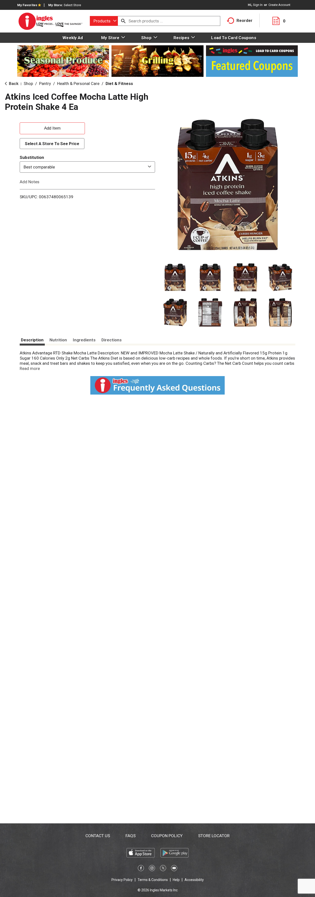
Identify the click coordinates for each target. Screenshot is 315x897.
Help (176, 880)
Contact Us (97, 835)
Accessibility (194, 880)
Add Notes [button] (29, 181)
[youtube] (174, 869)
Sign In (258, 5)
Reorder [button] (244, 20)
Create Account (279, 5)
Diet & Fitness (119, 83)
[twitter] (163, 869)
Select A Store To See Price (52, 143)
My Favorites (27, 5)
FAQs (131, 835)
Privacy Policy (122, 880)
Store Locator (214, 835)
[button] (175, 277)
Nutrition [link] (58, 339)
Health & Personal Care (78, 83)
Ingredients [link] (84, 339)
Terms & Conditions (153, 880)
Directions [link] (111, 339)
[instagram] (152, 869)
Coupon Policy (167, 835)
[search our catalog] (123, 21)
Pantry (45, 83)
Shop (28, 83)
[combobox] (104, 21)
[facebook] (141, 869)
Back (13, 83)
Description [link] (32, 339)
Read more (30, 368)
